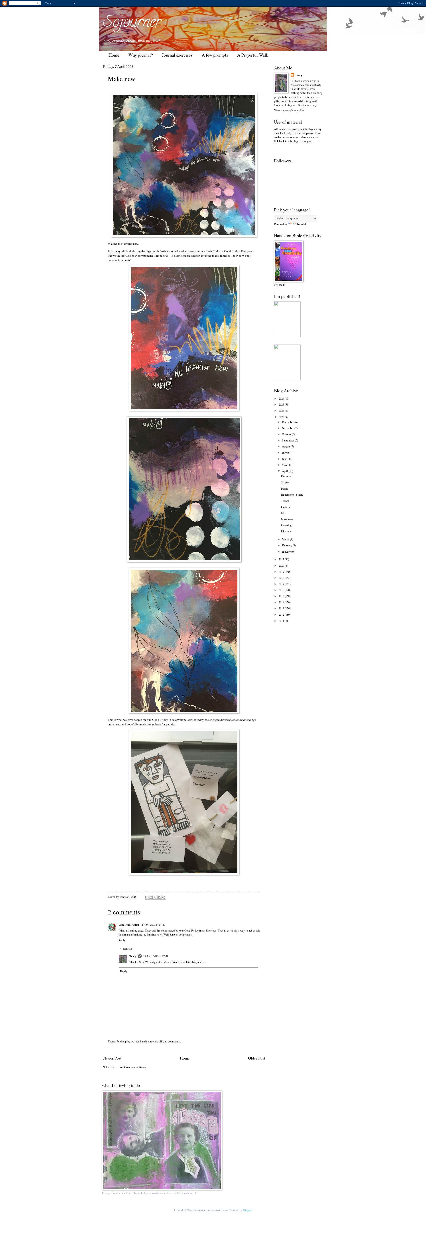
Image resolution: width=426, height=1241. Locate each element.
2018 (282, 578)
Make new (287, 519)
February (287, 545)
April (285, 471)
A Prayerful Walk (252, 55)
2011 (282, 621)
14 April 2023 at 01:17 (152, 925)
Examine (286, 476)
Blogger (247, 1210)
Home (113, 55)
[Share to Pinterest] (164, 897)
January (286, 552)
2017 (282, 584)
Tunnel (285, 501)
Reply (121, 940)
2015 (282, 596)
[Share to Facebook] (159, 897)
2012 (282, 615)
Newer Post (112, 1058)
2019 (282, 572)
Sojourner (132, 23)
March (286, 539)
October (287, 434)
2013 (282, 608)
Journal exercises (177, 55)
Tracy (132, 956)
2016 (282, 590)
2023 (282, 417)
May (285, 465)
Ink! (283, 513)
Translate (302, 224)
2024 (282, 411)
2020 (282, 565)
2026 (282, 398)
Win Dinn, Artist (128, 925)
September (288, 440)
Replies (127, 949)
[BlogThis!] (151, 897)
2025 (282, 404)
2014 (282, 602)
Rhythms (286, 531)
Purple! (285, 488)
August (286, 446)
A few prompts (215, 55)
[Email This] (147, 897)
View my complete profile (289, 110)
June (285, 459)
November (288, 428)
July (284, 453)
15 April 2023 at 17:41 (155, 956)
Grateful (286, 507)
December (288, 422)
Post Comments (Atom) (132, 1067)
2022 (282, 559)
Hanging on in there (292, 494)
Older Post (256, 1058)
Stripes (285, 482)
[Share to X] (155, 897)
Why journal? (140, 55)
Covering (286, 525)
